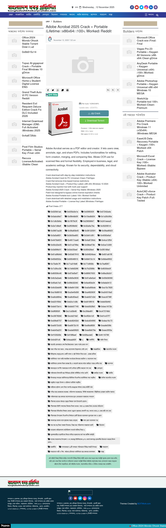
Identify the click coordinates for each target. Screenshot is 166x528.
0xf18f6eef (71, 335)
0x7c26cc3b (56, 269)
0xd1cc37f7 (105, 316)
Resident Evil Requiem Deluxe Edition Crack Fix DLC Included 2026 (32, 110)
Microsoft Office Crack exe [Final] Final (146, 40)
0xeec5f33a (107, 330)
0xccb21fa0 (73, 316)
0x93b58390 (107, 278)
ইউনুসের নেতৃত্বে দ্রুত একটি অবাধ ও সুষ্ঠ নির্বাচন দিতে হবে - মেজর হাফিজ (73, 354)
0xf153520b (56, 335)
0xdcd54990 (90, 321)
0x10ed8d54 (89, 216)
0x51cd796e (73, 245)
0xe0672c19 (73, 325)
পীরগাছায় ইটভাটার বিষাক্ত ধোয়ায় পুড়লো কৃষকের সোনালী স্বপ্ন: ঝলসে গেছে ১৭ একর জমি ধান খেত (81, 411)
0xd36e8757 (56, 321)
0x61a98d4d (56, 254)
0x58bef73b (90, 245)
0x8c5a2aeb (56, 278)
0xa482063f (90, 292)
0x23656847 (88, 221)
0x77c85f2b (88, 264)
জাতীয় (28, 14)
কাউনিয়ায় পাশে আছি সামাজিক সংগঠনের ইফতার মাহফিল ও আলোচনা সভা (73, 359)
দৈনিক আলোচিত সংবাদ (108, 378)
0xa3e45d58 (73, 292)
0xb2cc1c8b (72, 302)
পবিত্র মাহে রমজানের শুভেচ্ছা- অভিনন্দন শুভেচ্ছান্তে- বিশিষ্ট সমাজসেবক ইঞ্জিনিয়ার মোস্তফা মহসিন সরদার (82, 392)
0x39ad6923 (107, 231)
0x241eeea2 (105, 221)
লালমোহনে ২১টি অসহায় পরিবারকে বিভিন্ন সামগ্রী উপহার (79, 447)
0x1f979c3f (72, 221)
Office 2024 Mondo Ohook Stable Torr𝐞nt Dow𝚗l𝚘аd (30, 42)
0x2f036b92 (72, 226)
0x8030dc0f (106, 269)
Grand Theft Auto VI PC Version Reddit (32, 95)
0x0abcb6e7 (56, 216)
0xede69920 (73, 330)
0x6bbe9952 (106, 259)
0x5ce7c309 (106, 245)
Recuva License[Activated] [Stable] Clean (32, 161)
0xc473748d (104, 311)
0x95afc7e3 (56, 283)
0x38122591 (90, 231)
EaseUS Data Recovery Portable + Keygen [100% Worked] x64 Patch (147, 145)
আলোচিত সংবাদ (111, 349)
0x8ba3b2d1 (106, 273)
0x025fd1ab (56, 212)
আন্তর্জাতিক (19, 14)
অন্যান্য (72, 14)
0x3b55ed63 (72, 235)
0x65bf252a (56, 259)
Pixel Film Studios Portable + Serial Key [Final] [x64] (32, 150)
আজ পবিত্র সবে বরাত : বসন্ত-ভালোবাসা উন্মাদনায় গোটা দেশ (69, 349)
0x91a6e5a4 (90, 278)
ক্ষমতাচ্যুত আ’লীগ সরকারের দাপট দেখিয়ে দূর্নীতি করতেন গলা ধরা (71, 368)
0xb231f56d (56, 302)
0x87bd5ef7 (73, 273)
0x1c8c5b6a (56, 221)
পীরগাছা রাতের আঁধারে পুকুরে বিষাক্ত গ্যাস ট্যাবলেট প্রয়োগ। (69, 401)
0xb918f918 (89, 302)
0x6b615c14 (29, 52)
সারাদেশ (103, 14)
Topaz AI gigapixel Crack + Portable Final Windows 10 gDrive (32, 68)
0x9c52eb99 (56, 288)
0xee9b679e (90, 330)
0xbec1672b (106, 306)
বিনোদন (54, 14)
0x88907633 (89, 273)
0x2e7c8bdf (56, 226)
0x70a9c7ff (55, 264)
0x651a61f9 (107, 254)
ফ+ (108, 90)
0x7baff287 (104, 264)
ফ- (113, 90)
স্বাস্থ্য (110, 14)
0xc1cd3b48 (71, 311)
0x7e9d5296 (72, 269)
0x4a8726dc (29, 135)
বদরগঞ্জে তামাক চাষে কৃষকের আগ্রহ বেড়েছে (64, 420)
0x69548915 (72, 259)
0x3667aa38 (56, 231)
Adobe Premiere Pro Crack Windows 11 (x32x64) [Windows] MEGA (147, 127)
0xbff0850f (55, 311)
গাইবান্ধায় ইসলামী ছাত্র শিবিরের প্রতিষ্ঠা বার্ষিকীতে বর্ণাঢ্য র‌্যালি (69, 373)
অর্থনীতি (91, 340)
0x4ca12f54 (107, 240)
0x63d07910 (73, 254)
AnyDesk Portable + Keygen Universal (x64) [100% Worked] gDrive (147, 69)
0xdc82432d (73, 321)
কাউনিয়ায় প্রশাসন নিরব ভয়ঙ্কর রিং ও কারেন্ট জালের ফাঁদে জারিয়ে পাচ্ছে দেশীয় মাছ (76, 363)
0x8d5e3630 (73, 278)
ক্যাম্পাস (94, 14)
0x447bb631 (56, 240)
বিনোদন (101, 425)
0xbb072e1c (56, 306)
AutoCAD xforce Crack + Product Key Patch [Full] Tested (146, 196)
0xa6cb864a (56, 297)
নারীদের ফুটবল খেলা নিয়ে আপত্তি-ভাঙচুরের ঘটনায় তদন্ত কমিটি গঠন (72, 387)
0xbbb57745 (73, 306)
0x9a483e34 (89, 283)
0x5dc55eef (72, 250)
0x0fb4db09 (73, 216)
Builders (57, 21)
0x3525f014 (105, 226)
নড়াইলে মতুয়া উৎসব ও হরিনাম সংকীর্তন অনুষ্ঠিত (65, 382)
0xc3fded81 (88, 311)
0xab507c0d (90, 297)
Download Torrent (95, 120)
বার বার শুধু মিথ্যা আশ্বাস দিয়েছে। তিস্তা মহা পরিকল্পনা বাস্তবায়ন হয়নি (72, 425)
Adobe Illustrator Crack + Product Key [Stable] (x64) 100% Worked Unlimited (147, 180)
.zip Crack (95, 113)
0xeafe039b (106, 325)
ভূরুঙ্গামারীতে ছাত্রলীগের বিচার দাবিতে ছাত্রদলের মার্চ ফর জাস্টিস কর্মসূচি (72, 434)
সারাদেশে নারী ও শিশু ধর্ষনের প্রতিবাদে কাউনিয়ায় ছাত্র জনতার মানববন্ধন (73, 452)
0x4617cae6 (73, 240)
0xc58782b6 (56, 316)
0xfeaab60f (71, 340)
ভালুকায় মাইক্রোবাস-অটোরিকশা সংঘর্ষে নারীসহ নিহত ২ (68, 430)
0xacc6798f (106, 297)
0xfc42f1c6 (55, 340)
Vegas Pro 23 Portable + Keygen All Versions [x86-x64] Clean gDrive (147, 53)
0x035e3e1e (72, 212)
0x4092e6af (105, 235)
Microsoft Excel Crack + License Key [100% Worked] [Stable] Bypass (146, 162)
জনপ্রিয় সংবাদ (98, 373)
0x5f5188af (104, 250)
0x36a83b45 (73, 231)
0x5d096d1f (56, 250)
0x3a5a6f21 (56, 235)
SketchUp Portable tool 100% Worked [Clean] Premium (147, 103)
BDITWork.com (144, 504)
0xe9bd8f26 (90, 325)
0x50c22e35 (56, 245)
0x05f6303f (89, 212)
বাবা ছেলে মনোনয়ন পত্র (90, 420)
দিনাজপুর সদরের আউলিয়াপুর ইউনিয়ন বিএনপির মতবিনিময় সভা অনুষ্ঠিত (73, 378)
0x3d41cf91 (89, 235)
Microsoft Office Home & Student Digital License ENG (31, 82)
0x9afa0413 (106, 283)
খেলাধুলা (45, 14)
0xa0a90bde (90, 288)
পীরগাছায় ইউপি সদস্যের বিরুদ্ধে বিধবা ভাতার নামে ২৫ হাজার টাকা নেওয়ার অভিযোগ (77, 406)
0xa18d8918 (56, 292)
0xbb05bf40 (105, 302)
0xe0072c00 (56, 325)
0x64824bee (90, 254)
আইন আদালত (82, 14)
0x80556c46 (56, 273)
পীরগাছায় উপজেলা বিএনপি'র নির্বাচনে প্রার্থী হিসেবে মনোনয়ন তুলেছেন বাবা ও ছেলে (76, 416)
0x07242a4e (105, 212)
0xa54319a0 (106, 292)
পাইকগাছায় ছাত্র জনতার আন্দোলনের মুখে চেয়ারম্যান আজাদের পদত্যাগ (72, 397)
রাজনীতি (37, 14)
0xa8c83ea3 (73, 297)
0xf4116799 (104, 335)
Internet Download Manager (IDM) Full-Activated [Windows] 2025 (32, 126)
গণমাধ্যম (63, 14)
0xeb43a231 (56, 330)
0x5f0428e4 (88, 250)
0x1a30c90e (106, 216)
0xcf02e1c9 (89, 316)
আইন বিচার (103, 340)
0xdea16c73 (107, 321)
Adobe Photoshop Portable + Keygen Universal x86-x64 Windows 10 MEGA (147, 87)
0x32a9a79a (88, 226)
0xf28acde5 (87, 335)
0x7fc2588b (89, 269)
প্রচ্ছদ (11, 14)
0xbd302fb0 (90, 306)
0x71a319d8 (71, 264)
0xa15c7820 (107, 288)
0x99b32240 (72, 283)
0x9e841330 (73, 288)
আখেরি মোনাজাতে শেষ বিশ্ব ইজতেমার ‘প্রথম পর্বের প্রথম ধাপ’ (69, 344)
